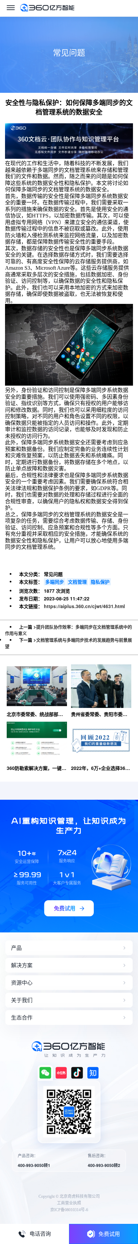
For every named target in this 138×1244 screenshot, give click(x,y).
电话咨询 (40, 1234)
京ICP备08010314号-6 (69, 1209)
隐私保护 (100, 581)
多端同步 (54, 581)
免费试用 (109, 1234)
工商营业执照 (69, 1203)
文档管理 (77, 581)
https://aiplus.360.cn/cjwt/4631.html (84, 606)
